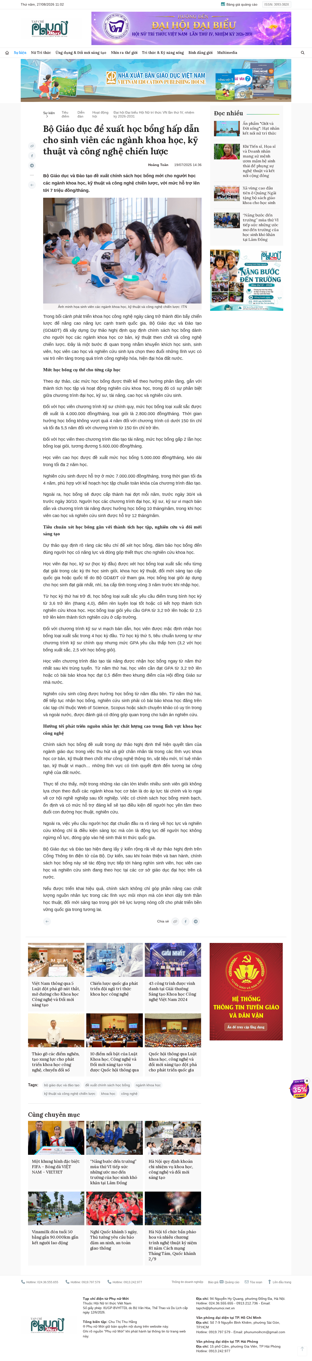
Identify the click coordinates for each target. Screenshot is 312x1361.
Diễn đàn (81, 114)
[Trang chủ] (7, 53)
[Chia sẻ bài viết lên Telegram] (32, 165)
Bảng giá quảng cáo (241, 4)
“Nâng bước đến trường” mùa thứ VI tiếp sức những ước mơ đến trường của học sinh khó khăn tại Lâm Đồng (261, 227)
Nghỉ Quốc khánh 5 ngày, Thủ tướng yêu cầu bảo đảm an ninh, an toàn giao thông (113, 1240)
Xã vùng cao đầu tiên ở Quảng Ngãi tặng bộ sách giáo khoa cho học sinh (259, 195)
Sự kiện (20, 52)
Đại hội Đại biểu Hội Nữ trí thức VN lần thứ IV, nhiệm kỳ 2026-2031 (154, 114)
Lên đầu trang (281, 1282)
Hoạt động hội (100, 114)
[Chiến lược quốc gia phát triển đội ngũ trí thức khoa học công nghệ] (114, 960)
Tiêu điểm (65, 114)
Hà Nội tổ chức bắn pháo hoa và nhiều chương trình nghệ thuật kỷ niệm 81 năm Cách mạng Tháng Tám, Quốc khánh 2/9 (173, 1245)
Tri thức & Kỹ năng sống (163, 52)
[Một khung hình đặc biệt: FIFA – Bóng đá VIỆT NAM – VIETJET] (56, 1138)
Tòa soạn (255, 1282)
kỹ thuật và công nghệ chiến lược (69, 1094)
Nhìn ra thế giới (124, 52)
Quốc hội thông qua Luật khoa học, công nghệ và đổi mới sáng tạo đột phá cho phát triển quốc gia (173, 1062)
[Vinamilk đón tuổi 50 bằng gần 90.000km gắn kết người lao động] (56, 1208)
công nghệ (129, 1094)
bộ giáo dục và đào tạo (61, 1085)
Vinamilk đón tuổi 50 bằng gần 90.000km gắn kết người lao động (55, 1237)
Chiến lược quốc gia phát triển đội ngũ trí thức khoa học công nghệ (114, 989)
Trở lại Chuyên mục (47, 921)
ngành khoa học (148, 1085)
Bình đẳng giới (200, 52)
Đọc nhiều (228, 113)
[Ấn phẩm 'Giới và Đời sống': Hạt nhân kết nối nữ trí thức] (227, 129)
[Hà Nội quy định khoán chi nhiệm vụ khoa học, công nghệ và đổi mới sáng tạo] (173, 1138)
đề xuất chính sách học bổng (107, 1085)
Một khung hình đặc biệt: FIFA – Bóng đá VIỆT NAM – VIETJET (56, 1167)
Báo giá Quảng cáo (223, 1282)
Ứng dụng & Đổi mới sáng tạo (81, 52)
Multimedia (227, 52)
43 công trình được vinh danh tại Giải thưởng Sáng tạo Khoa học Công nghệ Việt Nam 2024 (172, 991)
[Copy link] (32, 146)
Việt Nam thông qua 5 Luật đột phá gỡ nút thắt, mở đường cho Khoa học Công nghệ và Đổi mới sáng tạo (56, 994)
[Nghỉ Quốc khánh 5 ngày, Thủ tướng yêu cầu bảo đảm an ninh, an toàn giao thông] (114, 1208)
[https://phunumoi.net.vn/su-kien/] (32, 185)
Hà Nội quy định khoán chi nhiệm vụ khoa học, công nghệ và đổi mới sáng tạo (171, 1169)
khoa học (108, 1094)
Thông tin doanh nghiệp (187, 1282)
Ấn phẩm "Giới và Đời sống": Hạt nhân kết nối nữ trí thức (261, 128)
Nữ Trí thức (41, 52)
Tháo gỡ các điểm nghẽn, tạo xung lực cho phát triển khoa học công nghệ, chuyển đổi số (55, 1062)
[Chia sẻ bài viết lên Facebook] (32, 156)
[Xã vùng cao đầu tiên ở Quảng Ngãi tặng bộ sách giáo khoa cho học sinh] (227, 193)
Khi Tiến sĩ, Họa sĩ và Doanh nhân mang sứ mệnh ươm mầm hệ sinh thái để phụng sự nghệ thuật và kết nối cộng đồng (259, 161)
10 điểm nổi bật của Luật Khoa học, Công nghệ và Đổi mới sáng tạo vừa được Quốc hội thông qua (114, 1062)
